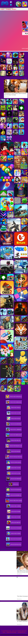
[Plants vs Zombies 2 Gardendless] (18, 6)
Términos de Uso (21, 632)
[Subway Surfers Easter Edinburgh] (21, 122)
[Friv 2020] (11, 2)
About (4, 632)
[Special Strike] (3, 122)
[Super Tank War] (15, 57)
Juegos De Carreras (15, 429)
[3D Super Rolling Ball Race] (9, 63)
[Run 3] (9, 104)
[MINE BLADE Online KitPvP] (21, 75)
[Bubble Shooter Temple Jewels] (3, 116)
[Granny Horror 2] (15, 110)
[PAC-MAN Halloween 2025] (9, 116)
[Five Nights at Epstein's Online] (15, 116)
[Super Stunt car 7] (21, 63)
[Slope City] (21, 110)
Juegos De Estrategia (16, 396)
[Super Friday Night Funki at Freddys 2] (15, 63)
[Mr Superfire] (3, 57)
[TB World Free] (9, 134)
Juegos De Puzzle (15, 418)
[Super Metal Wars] (3, 63)
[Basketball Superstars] (9, 57)
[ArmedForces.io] (3, 134)
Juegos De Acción (16, 413)
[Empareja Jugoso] (24, 6)
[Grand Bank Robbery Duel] (3, 104)
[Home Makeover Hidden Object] (9, 69)
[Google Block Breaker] (21, 104)
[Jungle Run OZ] (3, 110)
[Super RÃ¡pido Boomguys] (21, 57)
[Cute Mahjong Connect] (3, 75)
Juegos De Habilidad (15, 402)
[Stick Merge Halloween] (9, 110)
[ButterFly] (9, 140)
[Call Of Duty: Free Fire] (15, 134)
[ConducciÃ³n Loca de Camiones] (21, 128)
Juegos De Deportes (15, 424)
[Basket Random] (21, 116)
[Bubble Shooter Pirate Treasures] (15, 75)
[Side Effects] (9, 122)
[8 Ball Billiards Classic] (15, 122)
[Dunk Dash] (21, 134)
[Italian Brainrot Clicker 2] (3, 140)
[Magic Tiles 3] (9, 128)
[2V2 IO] (15, 128)
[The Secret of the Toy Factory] (9, 75)
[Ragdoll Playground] (15, 104)
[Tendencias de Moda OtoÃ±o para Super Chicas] (3, 69)
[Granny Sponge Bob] (15, 69)
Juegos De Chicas (15, 407)
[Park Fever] (21, 69)
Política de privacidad (11, 632)
